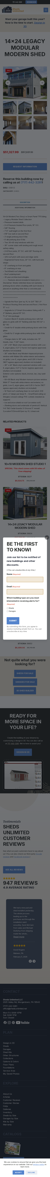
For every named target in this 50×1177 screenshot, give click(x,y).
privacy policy (38, 1164)
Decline (31, 1172)
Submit (13, 620)
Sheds (11, 608)
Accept (18, 1172)
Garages (12, 611)
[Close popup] (47, 537)
